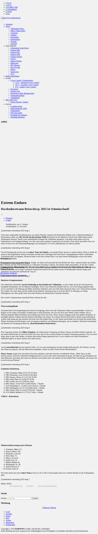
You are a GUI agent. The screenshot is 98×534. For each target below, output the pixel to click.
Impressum (22, 275)
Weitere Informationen (8, 275)
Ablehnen (13, 273)
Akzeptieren (4, 273)
